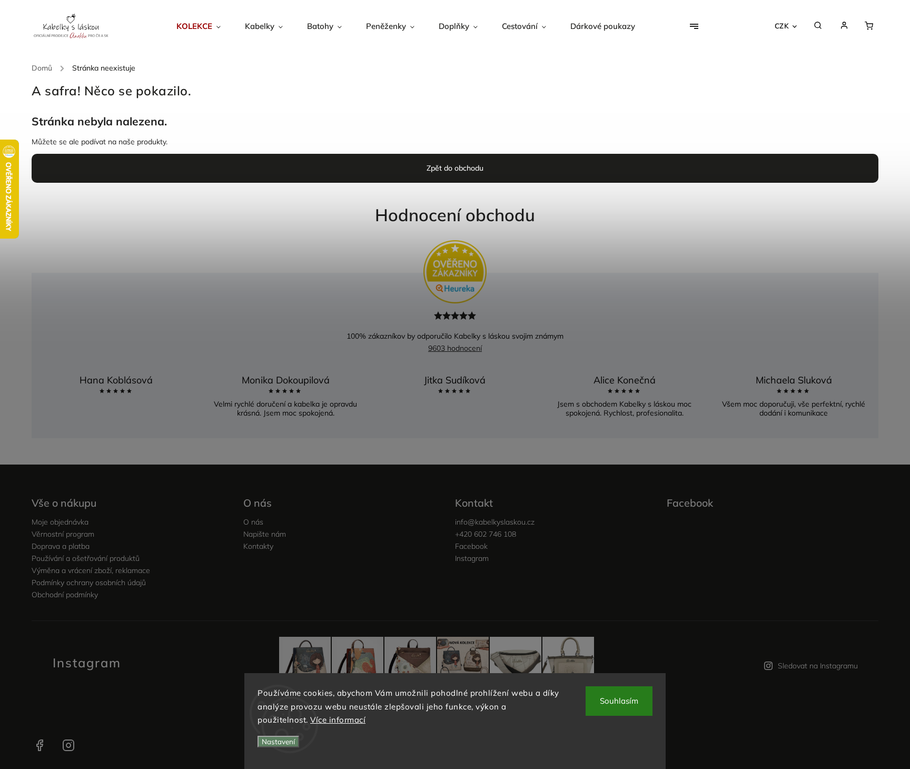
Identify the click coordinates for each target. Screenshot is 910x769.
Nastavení (278, 741)
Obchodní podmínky (65, 594)
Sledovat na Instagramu (818, 666)
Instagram (472, 558)
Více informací (337, 720)
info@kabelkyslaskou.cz (495, 522)
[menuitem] (204, 26)
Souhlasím (619, 701)
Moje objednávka (60, 522)
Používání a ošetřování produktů (86, 558)
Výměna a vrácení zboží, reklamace (91, 570)
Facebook (471, 546)
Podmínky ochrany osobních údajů (89, 582)
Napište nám (264, 534)
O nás (253, 522)
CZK (782, 26)
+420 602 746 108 (485, 534)
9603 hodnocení (455, 348)
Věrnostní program (63, 534)
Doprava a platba (61, 546)
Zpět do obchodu (455, 168)
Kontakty (258, 546)
